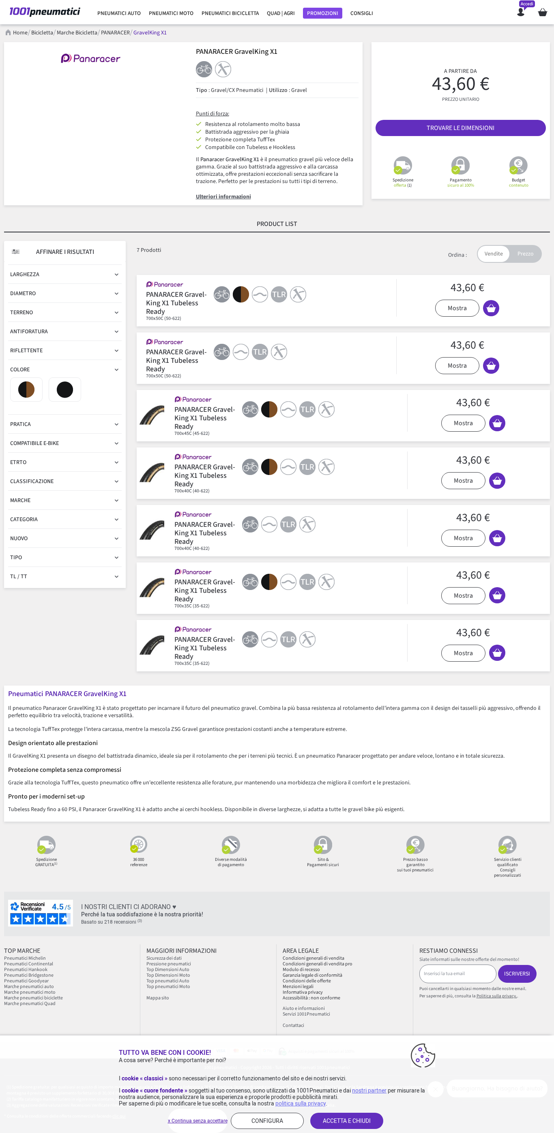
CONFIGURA (267, 1121)
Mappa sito (157, 998)
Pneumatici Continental (28, 963)
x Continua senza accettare (198, 1121)
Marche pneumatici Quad (30, 1003)
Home (20, 33)
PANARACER (115, 33)
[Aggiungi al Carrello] (491, 308)
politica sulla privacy (300, 1103)
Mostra (457, 308)
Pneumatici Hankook (25, 969)
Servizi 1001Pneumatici (306, 1014)
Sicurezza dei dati (164, 958)
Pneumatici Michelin (25, 958)
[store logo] (45, 12)
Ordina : (457, 255)
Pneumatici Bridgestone (29, 975)
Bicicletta (42, 33)
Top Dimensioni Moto (168, 975)
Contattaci (293, 1025)
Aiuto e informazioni (304, 1008)
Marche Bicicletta (77, 33)
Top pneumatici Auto (167, 981)
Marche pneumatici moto (30, 992)
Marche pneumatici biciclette (33, 998)
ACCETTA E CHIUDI (347, 1121)
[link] (119, 13)
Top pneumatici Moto (168, 986)
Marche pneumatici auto (29, 986)
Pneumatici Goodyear (26, 981)
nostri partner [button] (369, 1090)
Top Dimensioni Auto (167, 969)
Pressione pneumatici (168, 963)
